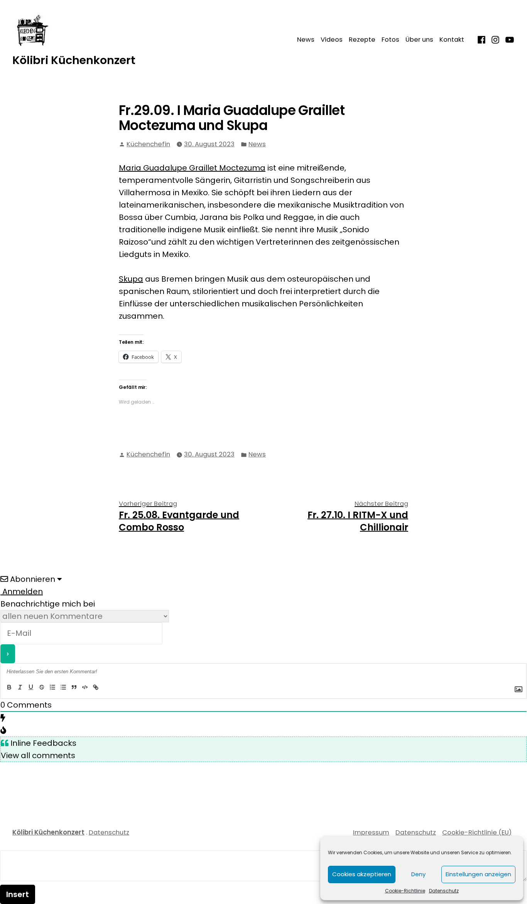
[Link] (95, 687)
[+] (118, 687)
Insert (17, 894)
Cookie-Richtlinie (405, 890)
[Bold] (9, 687)
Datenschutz (444, 890)
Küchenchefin (148, 144)
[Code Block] (84, 687)
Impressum (371, 832)
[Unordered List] (63, 687)
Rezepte (362, 39)
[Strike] (41, 687)
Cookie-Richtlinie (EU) (477, 832)
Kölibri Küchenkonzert (73, 60)
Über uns (419, 39)
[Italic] (20, 687)
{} (106, 687)
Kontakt (451, 39)
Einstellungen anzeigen (478, 874)
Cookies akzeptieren (361, 874)
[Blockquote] (74, 687)
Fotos (390, 39)
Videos (332, 39)
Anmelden (21, 591)
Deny (418, 874)
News (305, 39)
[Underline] (30, 687)
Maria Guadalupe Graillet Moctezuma (192, 167)
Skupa (131, 279)
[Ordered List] (52, 687)
